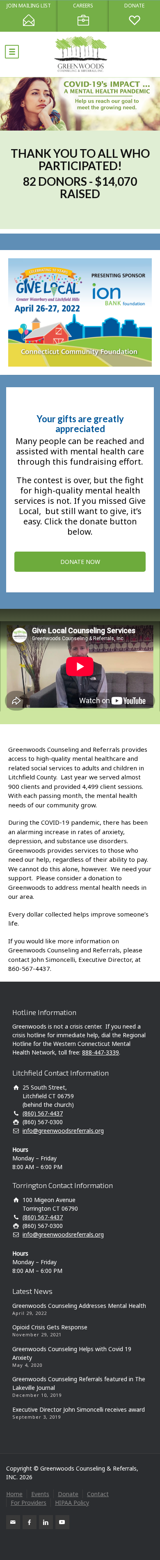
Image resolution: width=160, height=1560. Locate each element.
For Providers (28, 1502)
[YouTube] (62, 1522)
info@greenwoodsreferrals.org (63, 1130)
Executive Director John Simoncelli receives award (78, 1409)
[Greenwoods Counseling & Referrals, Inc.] (80, 54)
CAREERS (83, 6)
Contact (98, 1494)
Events (40, 1494)
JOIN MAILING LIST (29, 6)
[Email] (13, 1522)
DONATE (134, 6)
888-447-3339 (100, 1052)
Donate (68, 1494)
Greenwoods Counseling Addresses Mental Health (79, 1306)
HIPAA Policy (72, 1502)
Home (14, 1494)
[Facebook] (30, 1522)
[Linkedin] (46, 1522)
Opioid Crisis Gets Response (49, 1327)
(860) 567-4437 (43, 1113)
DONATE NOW (80, 562)
